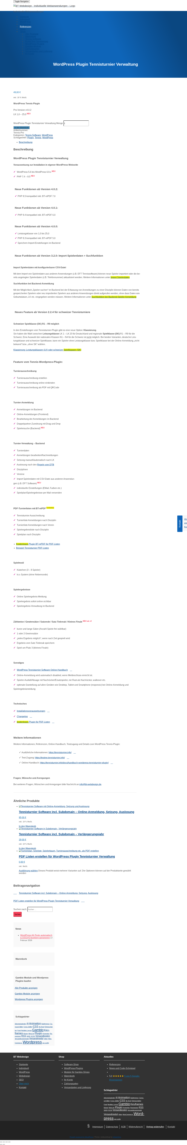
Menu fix (31, 1033)
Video (46, 1038)
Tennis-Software (33, 39)
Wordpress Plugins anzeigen (29, 999)
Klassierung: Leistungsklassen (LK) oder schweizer (47, 350)
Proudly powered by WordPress (81, 1137)
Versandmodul (36, 1038)
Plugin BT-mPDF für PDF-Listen (38, 544)
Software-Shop (71, 1064)
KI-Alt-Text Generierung (36, 41)
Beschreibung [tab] (25, 142)
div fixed (41, 1027)
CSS (35, 1026)
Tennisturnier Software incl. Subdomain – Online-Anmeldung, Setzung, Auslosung (58, 893)
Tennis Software (33, 135)
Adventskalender (20, 1024)
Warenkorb (30, 36)
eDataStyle (117, 1137)
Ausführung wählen (28, 871)
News (22, 29)
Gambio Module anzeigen (27, 994)
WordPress (25, 22)
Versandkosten (42, 1036)
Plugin (30, 137)
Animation (35, 1023)
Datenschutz (112, 1127)
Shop (23, 31)
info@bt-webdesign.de (90, 784)
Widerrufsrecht (136, 1127)
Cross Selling (28, 1027)
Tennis (38, 137)
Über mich (24, 1083)
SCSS (33, 1036)
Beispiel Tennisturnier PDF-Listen (32, 548)
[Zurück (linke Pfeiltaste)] (1, 1144)
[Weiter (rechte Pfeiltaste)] (4, 1144)
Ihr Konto (29, 54)
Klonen (25, 1033)
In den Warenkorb (21, 128)
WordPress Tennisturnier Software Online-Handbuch (42, 670)
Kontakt (22, 1087)
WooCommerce (128, 1114)
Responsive (134, 1107)
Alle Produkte (31, 34)
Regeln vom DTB (45, 465)
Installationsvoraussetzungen (31, 711)
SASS (28, 1036)
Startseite (24, 17)
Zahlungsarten (32, 49)
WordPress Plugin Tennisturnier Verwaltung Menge (38, 123)
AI (28, 1023)
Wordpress (32, 1042)
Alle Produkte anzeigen (26, 988)
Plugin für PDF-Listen (33, 722)
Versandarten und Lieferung (38, 51)
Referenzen (25, 26)
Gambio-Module (33, 46)
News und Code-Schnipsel (122, 1068)
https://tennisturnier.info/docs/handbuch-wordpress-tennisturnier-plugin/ (74, 763)
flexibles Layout (26, 1030)
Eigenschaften (136, 1101)
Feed (19, 1030)
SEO (21, 1080)
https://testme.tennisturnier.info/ (50, 757)
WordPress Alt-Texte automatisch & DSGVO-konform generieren (36, 936)
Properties (46, 1033)
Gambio (38, 1030)
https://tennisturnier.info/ (60, 752)
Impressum (97, 1127)
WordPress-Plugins (34, 44)
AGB (123, 1127)
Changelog (22, 716)
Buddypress (45, 1024)
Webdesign (25, 24)
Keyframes (136, 1104)
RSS (23, 1036)
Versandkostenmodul (22, 1038)
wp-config (45, 1043)
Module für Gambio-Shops (77, 1072)
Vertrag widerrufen (155, 1127)
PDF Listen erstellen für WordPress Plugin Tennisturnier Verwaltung (46, 901)
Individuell (25, 19)
